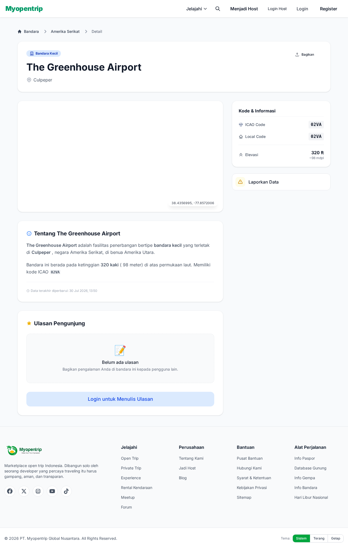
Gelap (335, 538)
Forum (126, 507)
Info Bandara (305, 487)
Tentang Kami (191, 458)
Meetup (128, 497)
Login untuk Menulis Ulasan (120, 399)
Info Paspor (304, 458)
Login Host (277, 8)
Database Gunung (310, 468)
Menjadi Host (244, 8)
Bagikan (308, 54)
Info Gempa (304, 477)
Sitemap (244, 497)
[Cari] (218, 9)
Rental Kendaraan (136, 487)
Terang (318, 538)
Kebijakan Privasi (252, 487)
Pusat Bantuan (250, 458)
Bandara (31, 31)
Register (328, 8)
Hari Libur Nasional (311, 497)
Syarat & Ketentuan (254, 477)
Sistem (301, 538)
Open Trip (130, 458)
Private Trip (131, 468)
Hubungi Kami (249, 468)
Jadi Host (187, 468)
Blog (183, 477)
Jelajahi (194, 8)
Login (302, 8)
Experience (131, 477)
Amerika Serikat (65, 31)
